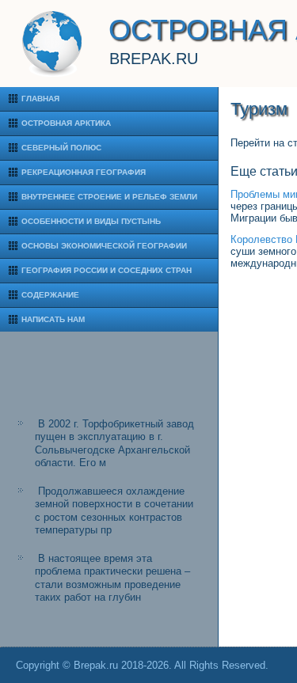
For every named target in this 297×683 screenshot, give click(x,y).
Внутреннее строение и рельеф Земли (109, 196)
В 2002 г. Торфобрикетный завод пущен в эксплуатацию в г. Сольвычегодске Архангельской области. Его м (114, 443)
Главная (40, 98)
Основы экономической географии (104, 245)
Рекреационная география (83, 172)
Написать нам (53, 319)
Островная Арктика (66, 123)
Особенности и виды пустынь (91, 221)
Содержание (50, 294)
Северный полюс (61, 147)
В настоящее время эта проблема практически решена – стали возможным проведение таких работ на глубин (112, 577)
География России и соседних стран (106, 270)
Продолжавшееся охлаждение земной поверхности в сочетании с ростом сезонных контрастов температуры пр (114, 510)
